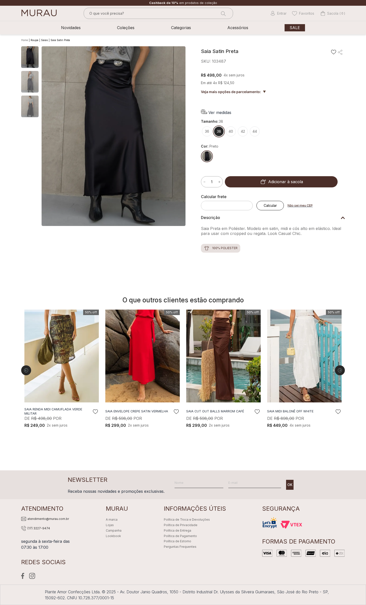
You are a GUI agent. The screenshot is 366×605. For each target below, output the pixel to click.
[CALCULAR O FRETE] (270, 205)
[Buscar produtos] (223, 13)
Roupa (34, 40)
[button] (216, 112)
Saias (44, 40)
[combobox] (158, 13)
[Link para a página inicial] (25, 40)
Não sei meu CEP (300, 205)
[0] (329, 13)
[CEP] (228, 202)
